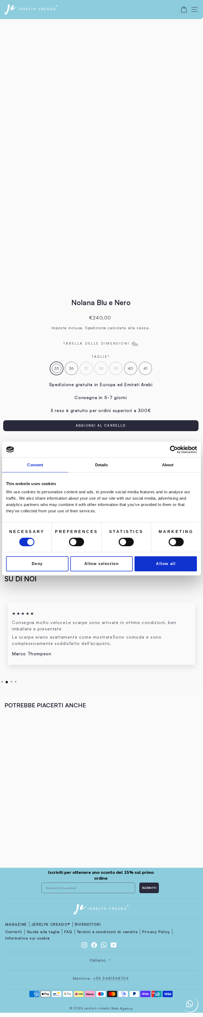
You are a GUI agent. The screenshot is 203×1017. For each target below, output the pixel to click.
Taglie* (100, 356)
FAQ (68, 931)
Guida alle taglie (43, 931)
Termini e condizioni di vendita (107, 931)
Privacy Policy (156, 931)
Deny (37, 563)
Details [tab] (101, 464)
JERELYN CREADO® (50, 924)
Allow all (166, 563)
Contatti (13, 931)
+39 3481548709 (111, 978)
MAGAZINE (16, 924)
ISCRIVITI (149, 888)
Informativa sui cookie (27, 938)
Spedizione (95, 328)
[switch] (76, 542)
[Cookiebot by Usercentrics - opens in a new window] (174, 449)
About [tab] (168, 464)
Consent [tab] (35, 464)
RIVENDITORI (88, 924)
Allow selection (101, 563)
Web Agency (122, 1008)
